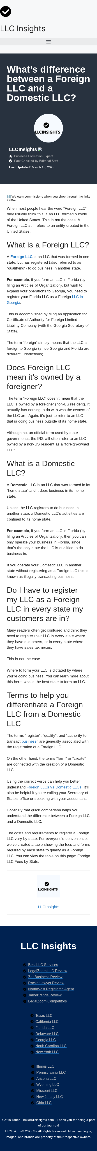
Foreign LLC (21, 257)
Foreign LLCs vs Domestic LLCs (54, 787)
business (29, 741)
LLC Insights (23, 28)
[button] (48, 41)
